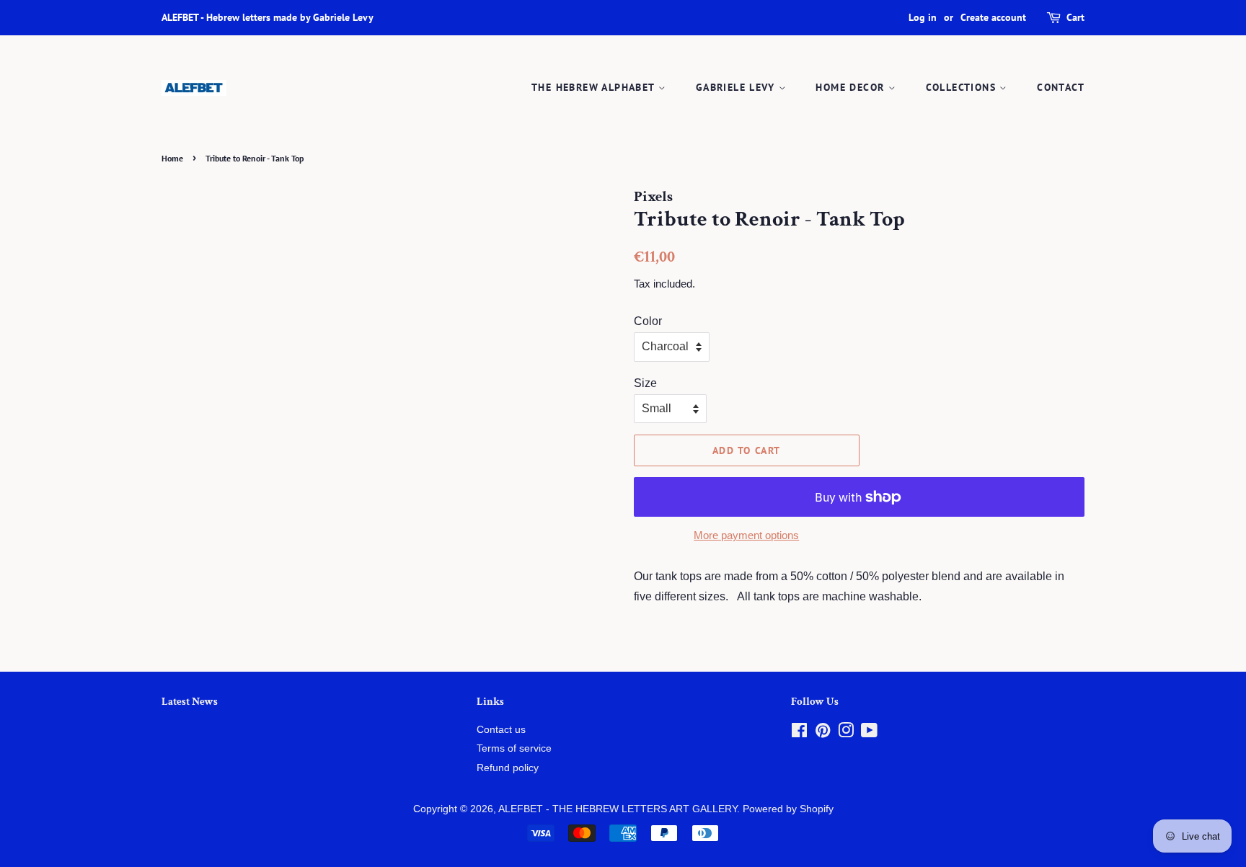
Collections (963, 87)
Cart (1075, 17)
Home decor (852, 87)
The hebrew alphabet (594, 87)
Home (172, 158)
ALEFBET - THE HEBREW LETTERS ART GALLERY (617, 809)
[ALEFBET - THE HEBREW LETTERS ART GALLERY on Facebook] (799, 733)
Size (645, 383)
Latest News (190, 701)
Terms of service (514, 748)
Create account (993, 17)
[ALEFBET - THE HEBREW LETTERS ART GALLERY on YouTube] (869, 733)
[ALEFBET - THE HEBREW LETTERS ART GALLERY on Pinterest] (823, 733)
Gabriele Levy (737, 87)
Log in (923, 17)
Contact (1060, 87)
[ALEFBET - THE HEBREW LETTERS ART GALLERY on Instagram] (846, 733)
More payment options (746, 535)
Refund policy (508, 767)
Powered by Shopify (788, 809)
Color (648, 321)
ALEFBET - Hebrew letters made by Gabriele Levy (268, 17)
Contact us (501, 729)
